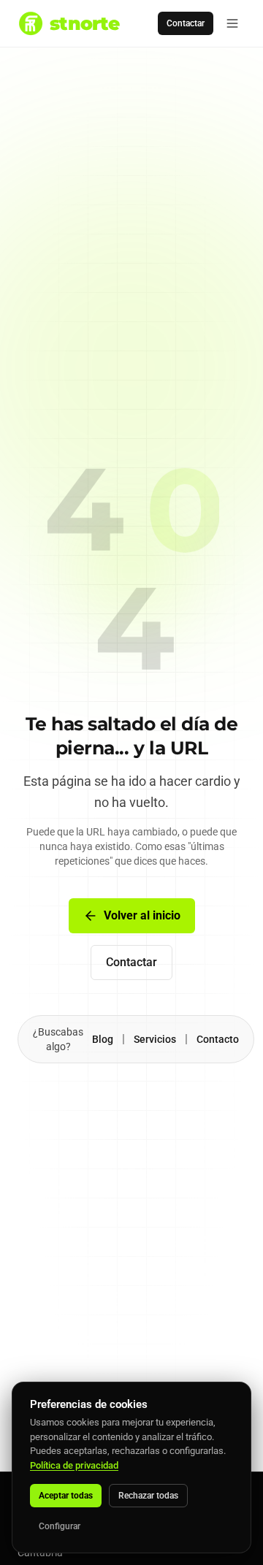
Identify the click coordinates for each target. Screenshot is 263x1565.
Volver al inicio (142, 915)
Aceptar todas (66, 1496)
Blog (102, 1039)
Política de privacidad (74, 1465)
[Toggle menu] (232, 23)
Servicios (155, 1039)
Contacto (218, 1039)
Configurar (59, 1526)
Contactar (186, 23)
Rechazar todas (148, 1496)
